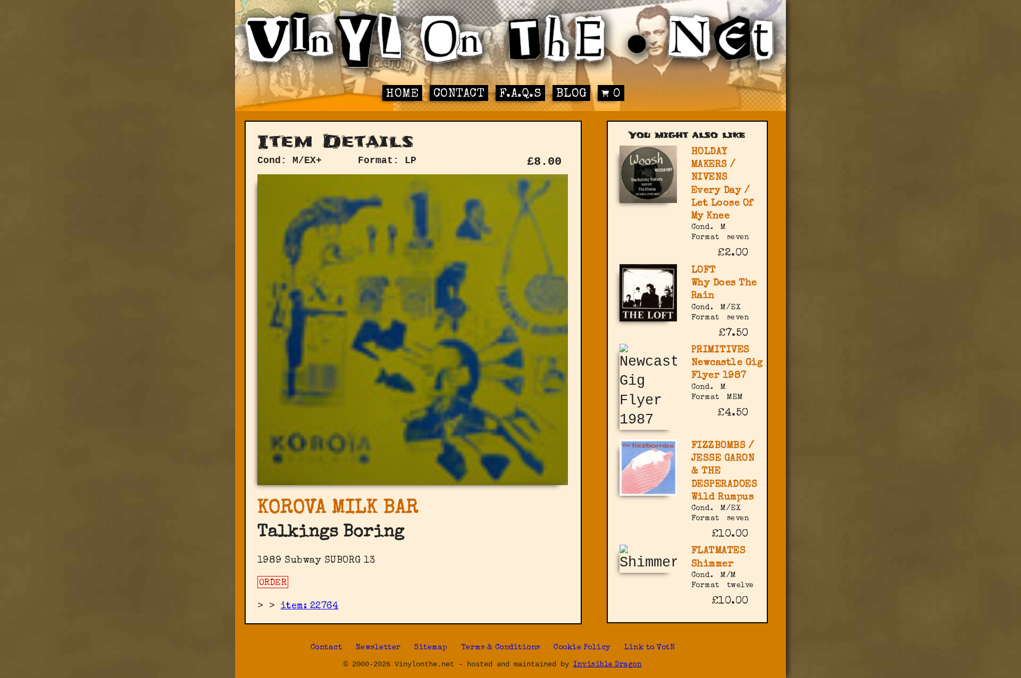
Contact (459, 94)
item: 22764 (310, 606)
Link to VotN (649, 647)
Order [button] (273, 583)
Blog (571, 94)
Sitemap (431, 647)
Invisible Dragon (607, 665)
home (402, 94)
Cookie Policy (582, 647)
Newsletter (378, 647)
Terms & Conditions (500, 647)
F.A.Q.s (520, 94)
